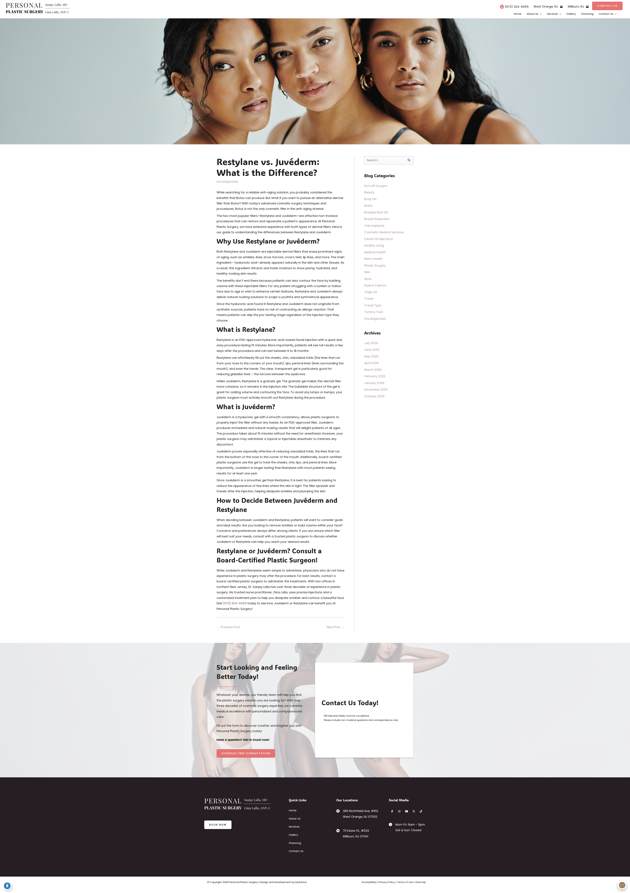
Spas (368, 279)
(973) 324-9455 (235, 603)
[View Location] (339, 810)
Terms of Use (405, 882)
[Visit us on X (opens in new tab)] (413, 811)
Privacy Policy (387, 882)
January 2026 (374, 383)
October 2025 (374, 396)
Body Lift (370, 199)
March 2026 (372, 370)
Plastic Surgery (375, 265)
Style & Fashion (375, 285)
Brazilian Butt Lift (376, 212)
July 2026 (371, 343)
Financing (295, 843)
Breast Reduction (376, 219)
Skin (367, 272)
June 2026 (371, 350)
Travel (368, 299)
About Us (294, 818)
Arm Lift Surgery (375, 186)
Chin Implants (374, 226)
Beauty (369, 192)
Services (294, 827)
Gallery (293, 835)
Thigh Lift (370, 292)
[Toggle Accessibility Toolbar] (7, 886)
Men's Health (373, 259)
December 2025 (376, 389)
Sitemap (420, 882)
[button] (607, 6)
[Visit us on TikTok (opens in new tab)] (421, 811)
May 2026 (371, 356)
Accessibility (369, 882)
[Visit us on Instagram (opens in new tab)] (399, 811)
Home (292, 810)
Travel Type (372, 305)
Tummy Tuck (373, 312)
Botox (368, 206)
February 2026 (374, 376)
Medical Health (375, 252)
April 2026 (371, 363)
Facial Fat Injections (378, 239)
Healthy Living (374, 245)
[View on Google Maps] (561, 6)
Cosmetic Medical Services (384, 232)
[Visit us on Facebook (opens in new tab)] (392, 811)
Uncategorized (227, 181)
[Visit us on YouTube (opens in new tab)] (406, 811)
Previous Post (228, 627)
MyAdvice (301, 882)
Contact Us (296, 851)
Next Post (335, 627)
